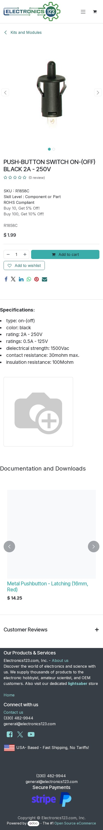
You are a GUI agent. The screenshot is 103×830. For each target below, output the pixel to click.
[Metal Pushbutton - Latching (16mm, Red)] (51, 534)
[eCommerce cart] (94, 11)
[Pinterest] (36, 279)
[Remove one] (8, 254)
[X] (13, 279)
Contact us (13, 712)
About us (60, 660)
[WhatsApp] (29, 279)
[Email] (44, 279)
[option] (51, 546)
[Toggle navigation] (83, 11)
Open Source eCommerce (75, 823)
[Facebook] (6, 279)
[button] (5, 92)
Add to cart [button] (68, 254)
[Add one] (25, 254)
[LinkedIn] (21, 279)
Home (9, 695)
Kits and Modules (25, 32)
